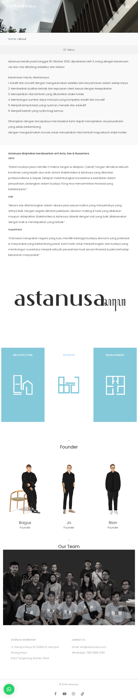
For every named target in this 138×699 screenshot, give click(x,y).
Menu (71, 50)
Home (12, 39)
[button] (128, 6)
